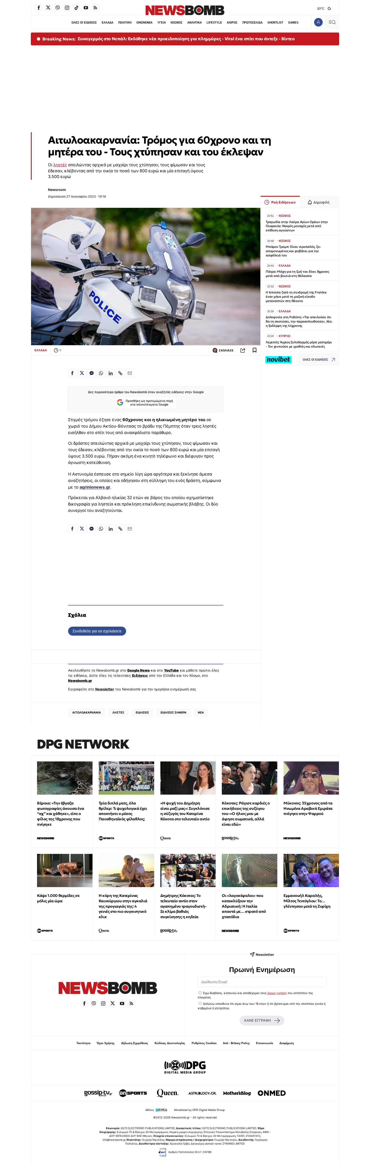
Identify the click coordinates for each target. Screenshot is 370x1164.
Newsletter (104, 689)
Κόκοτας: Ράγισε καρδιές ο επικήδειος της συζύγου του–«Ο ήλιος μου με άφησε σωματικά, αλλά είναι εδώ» (246, 814)
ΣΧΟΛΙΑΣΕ (226, 350)
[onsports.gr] (133, 1093)
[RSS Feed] (95, 7)
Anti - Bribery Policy (236, 1043)
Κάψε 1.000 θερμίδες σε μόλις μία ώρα (58, 898)
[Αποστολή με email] (130, 373)
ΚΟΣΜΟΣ (176, 22)
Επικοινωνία (264, 1043)
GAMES (293, 22)
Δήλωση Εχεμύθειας (134, 1043)
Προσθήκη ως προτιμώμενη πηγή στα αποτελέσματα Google (149, 402)
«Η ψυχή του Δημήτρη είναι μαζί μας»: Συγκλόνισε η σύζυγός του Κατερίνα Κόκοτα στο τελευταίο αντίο (185, 811)
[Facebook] (38, 7)
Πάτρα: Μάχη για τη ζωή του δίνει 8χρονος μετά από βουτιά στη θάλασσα (297, 273)
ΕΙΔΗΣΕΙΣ (142, 712)
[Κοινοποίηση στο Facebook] (72, 373)
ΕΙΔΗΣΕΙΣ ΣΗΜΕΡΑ (173, 712)
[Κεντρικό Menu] (332, 22)
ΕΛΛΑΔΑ (107, 22)
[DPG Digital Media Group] (185, 1067)
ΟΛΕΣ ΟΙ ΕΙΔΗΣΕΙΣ (84, 22)
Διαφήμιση (286, 1043)
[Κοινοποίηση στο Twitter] (82, 373)
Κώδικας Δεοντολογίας (170, 1043)
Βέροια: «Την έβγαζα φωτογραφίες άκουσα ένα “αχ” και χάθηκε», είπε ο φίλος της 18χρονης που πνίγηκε (60, 814)
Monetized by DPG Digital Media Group (199, 1110)
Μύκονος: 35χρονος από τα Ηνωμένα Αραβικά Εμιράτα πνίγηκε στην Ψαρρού (308, 808)
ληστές (60, 164)
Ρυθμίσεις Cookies (204, 1043)
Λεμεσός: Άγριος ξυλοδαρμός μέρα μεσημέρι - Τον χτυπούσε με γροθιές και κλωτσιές (299, 344)
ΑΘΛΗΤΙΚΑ (194, 22)
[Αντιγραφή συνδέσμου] (243, 350)
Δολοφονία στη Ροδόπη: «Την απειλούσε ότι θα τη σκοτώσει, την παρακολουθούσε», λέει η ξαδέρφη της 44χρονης (299, 321)
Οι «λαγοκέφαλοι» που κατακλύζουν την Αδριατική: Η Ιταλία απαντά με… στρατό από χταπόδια (244, 906)
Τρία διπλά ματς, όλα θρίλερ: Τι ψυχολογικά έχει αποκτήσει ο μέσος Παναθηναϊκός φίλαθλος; (123, 811)
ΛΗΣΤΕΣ (118, 712)
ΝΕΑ (201, 712)
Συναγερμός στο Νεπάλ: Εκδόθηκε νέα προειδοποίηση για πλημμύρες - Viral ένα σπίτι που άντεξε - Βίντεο (186, 39)
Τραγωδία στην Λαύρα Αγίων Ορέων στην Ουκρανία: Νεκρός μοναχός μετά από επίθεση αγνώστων (297, 226)
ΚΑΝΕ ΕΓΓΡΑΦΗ (257, 1020)
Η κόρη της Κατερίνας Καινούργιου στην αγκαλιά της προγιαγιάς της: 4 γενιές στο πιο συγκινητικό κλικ (123, 906)
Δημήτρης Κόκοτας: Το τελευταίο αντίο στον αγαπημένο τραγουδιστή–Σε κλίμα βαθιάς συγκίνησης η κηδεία (183, 906)
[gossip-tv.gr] (98, 1093)
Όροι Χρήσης (106, 1043)
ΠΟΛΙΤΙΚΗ (124, 22)
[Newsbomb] (108, 988)
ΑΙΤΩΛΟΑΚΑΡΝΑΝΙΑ (86, 712)
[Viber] (57, 7)
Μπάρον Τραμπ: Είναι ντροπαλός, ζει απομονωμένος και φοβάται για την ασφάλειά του (293, 251)
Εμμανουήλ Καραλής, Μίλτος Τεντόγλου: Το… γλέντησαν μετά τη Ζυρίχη (306, 901)
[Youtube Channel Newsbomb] (86, 7)
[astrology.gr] (202, 1093)
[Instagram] (67, 7)
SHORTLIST (275, 22)
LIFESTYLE (214, 22)
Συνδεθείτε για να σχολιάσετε (97, 631)
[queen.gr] (168, 1093)
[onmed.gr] (272, 1093)
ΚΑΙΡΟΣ (232, 22)
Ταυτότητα (83, 1043)
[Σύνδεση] (318, 22)
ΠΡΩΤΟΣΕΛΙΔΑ (252, 22)
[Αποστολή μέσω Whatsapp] (101, 373)
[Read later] (254, 350)
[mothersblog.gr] (237, 1093)
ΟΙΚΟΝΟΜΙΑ (144, 22)
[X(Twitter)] (48, 7)
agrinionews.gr (95, 487)
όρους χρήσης (277, 993)
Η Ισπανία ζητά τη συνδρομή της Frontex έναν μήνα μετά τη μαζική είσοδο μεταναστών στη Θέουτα (296, 296)
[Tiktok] (76, 7)
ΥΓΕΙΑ (161, 22)
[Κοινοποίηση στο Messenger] (91, 373)
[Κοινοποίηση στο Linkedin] (110, 373)
